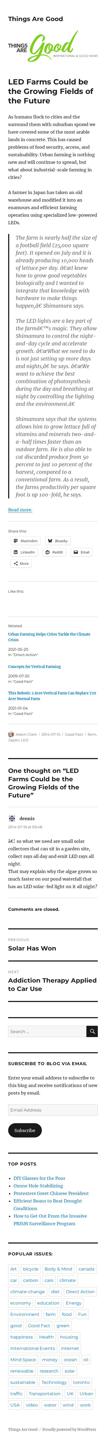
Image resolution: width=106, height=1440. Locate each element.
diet (55, 1291)
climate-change (27, 1291)
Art (13, 1269)
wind (68, 1405)
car (13, 1280)
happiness (21, 1337)
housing (69, 1337)
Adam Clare (26, 734)
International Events (32, 1348)
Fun (82, 1314)
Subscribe (24, 1130)
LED (25, 740)
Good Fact (74, 734)
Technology (54, 1382)
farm (92, 734)
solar (70, 1371)
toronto (81, 1382)
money (50, 1359)
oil (85, 1359)
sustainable (22, 1382)
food (67, 1314)
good (16, 1325)
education (48, 1303)
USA (15, 1405)
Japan (13, 740)
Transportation (45, 1393)
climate (68, 1280)
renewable (21, 1371)
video (32, 1405)
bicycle (30, 1269)
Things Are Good (35, 19)
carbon (30, 1280)
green (63, 1325)
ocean (70, 1359)
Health (46, 1337)
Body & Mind (58, 1269)
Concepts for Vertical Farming (34, 666)
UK (70, 1393)
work (85, 1405)
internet (70, 1348)
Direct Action (80, 1291)
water (50, 1405)
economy (20, 1303)
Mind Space (23, 1359)
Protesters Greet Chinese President (51, 1193)
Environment (24, 1314)
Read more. (20, 509)
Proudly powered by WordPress (69, 1429)
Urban (86, 1393)
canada (86, 1269)
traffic (16, 1393)
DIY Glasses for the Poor (39, 1178)
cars (49, 1280)
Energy (74, 1303)
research (49, 1371)
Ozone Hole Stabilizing (38, 1185)
